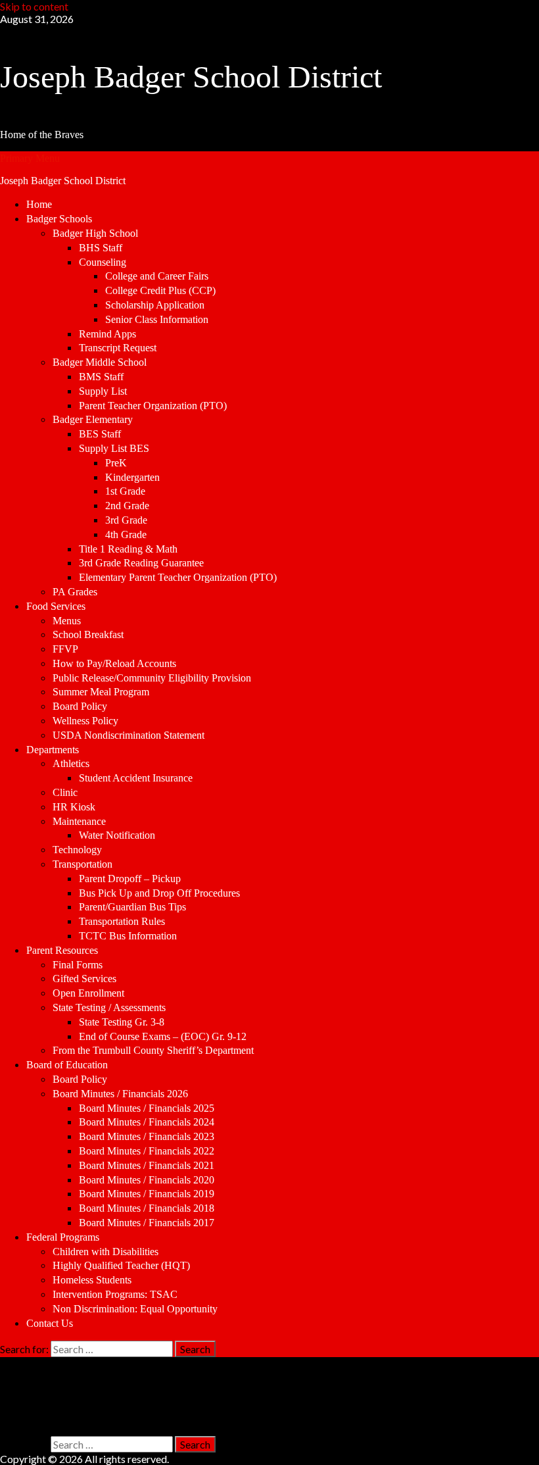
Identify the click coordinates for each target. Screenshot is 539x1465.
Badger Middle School (100, 362)
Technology (77, 849)
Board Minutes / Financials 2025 (146, 1108)
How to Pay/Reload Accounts (114, 663)
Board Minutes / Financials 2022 (146, 1150)
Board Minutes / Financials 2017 (146, 1222)
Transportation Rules (122, 921)
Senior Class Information (156, 319)
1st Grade (125, 491)
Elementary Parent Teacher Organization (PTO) (178, 577)
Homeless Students (92, 1279)
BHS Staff (100, 247)
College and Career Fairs (156, 276)
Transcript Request (117, 347)
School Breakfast (88, 634)
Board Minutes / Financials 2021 (146, 1165)
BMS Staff (101, 376)
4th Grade (126, 534)
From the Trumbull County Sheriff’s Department (153, 1050)
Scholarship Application (154, 304)
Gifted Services (84, 978)
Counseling (102, 262)
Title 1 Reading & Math (128, 549)
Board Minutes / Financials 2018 (146, 1208)
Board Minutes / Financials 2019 (146, 1193)
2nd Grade (127, 505)
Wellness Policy (85, 720)
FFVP (65, 649)
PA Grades (75, 591)
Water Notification (117, 835)
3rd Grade (126, 520)
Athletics (71, 763)
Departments (52, 749)
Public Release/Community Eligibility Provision (152, 677)
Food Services (55, 606)
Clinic (65, 792)
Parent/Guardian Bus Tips (132, 906)
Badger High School (95, 233)
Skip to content (34, 6)
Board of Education (67, 1064)
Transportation (82, 864)
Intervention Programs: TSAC (115, 1294)
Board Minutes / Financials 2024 (146, 1122)
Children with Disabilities (105, 1251)
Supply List (103, 391)
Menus (67, 620)
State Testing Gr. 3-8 (121, 1022)
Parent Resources (62, 950)
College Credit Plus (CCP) (160, 290)
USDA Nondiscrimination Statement (128, 735)
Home (39, 204)
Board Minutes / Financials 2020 (146, 1179)
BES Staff (100, 433)
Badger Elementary (93, 419)
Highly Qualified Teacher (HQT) (121, 1265)
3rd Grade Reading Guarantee (141, 562)
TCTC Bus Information (128, 935)
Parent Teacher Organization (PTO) (153, 405)
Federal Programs (62, 1237)
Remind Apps (107, 333)
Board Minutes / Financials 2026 (120, 1093)
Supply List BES (114, 448)
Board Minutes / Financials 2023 (146, 1136)
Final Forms (78, 964)
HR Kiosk (74, 806)
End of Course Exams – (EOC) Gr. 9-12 (162, 1036)
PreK (116, 462)
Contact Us (49, 1323)
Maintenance (79, 821)
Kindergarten (132, 477)
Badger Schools (59, 218)
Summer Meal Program (101, 691)
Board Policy (80, 706)
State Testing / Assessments (109, 1007)
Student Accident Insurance (136, 777)
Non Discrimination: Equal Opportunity (135, 1308)
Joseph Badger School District (191, 76)
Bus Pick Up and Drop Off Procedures (159, 893)
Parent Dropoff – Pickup (130, 878)
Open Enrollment (88, 993)
